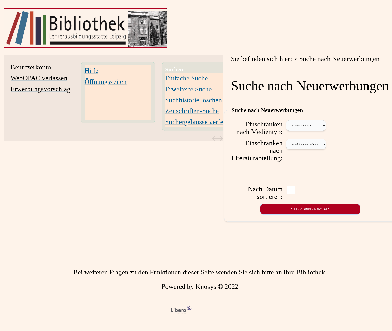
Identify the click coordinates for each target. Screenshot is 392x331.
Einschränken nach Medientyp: (259, 127)
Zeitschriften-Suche (192, 111)
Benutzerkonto (31, 67)
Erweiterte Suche (188, 89)
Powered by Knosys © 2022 (199, 286)
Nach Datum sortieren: (265, 192)
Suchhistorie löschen (193, 100)
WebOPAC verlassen (39, 78)
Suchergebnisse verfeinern (201, 122)
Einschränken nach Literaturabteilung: (257, 150)
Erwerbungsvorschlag (40, 89)
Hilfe (91, 70)
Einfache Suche (186, 78)
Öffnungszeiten (106, 81)
